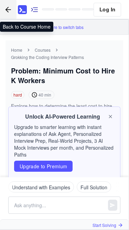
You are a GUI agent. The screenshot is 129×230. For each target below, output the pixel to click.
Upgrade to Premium (43, 166)
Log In (107, 9)
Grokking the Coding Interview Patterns (47, 57)
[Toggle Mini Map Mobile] (34, 9)
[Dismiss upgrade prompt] (110, 116)
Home (16, 50)
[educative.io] (22, 9)
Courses (43, 50)
